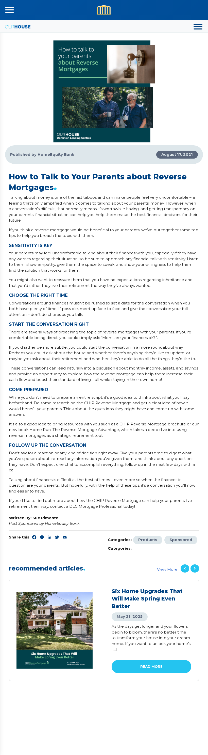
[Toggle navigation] (9, 10)
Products (147, 539)
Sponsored (180, 539)
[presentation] (185, 568)
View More (167, 569)
